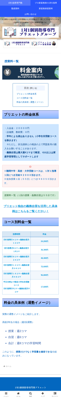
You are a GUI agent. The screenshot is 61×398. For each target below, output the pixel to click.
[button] (55, 355)
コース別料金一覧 (24, 98)
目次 (26, 87)
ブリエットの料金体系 (26, 94)
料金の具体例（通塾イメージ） (30, 102)
